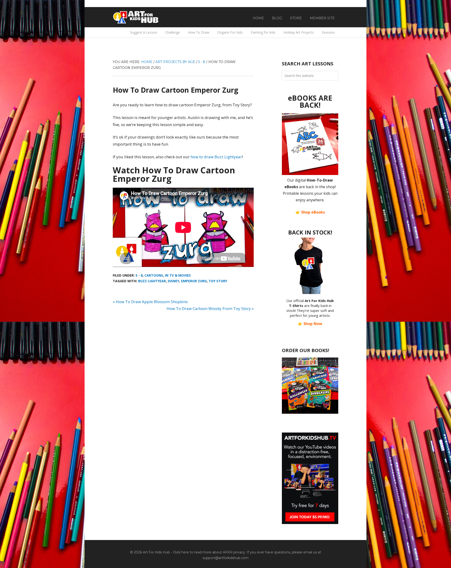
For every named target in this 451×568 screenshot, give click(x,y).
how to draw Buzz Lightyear (216, 156)
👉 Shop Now (310, 323)
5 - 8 (139, 275)
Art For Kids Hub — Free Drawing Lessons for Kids (136, 17)
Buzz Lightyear (152, 281)
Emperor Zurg (194, 281)
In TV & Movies (178, 275)
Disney (173, 281)
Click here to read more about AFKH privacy (209, 552)
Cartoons (153, 275)
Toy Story (218, 281)
